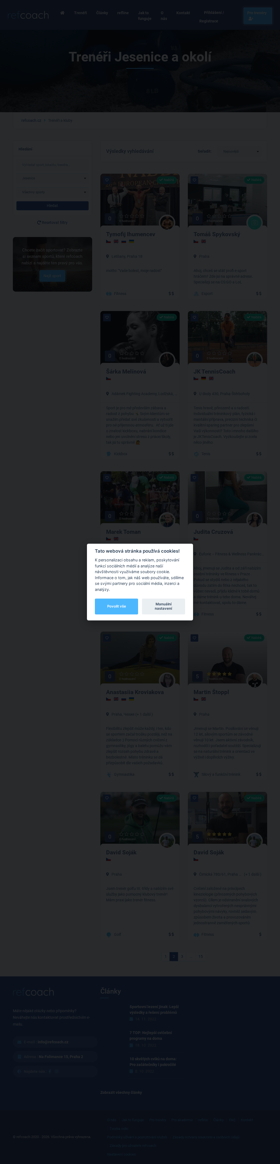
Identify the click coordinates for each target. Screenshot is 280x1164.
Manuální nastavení (163, 606)
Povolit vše (116, 606)
